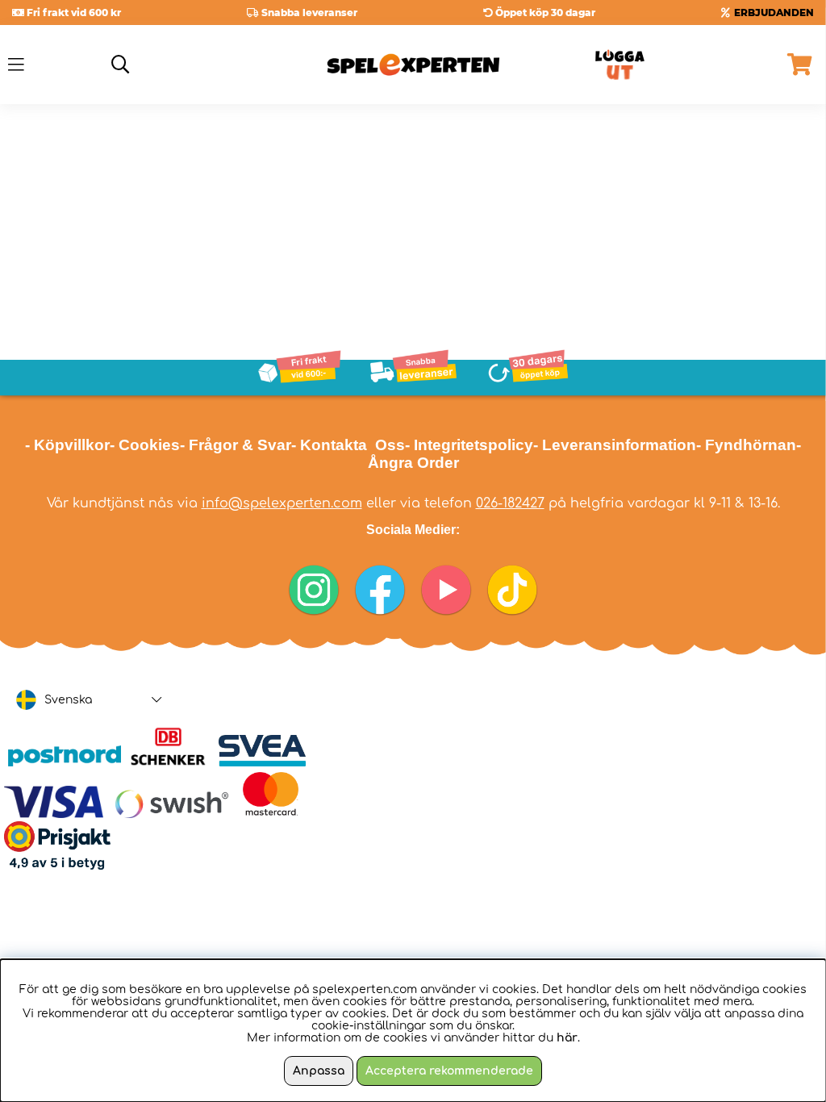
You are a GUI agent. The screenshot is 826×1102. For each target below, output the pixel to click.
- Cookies (145, 444)
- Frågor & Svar (235, 444)
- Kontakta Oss (348, 444)
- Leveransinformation (614, 444)
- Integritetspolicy (469, 444)
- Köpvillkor (67, 444)
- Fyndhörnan (746, 444)
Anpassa (318, 1071)
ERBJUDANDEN (774, 12)
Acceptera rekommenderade (449, 1071)
